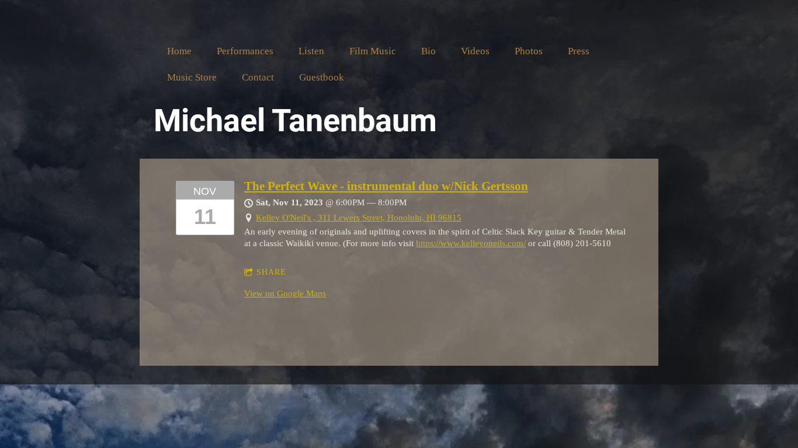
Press (578, 51)
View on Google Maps (285, 293)
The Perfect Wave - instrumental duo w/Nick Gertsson (386, 186)
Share (271, 272)
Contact (258, 77)
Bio (428, 51)
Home (179, 51)
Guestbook (321, 77)
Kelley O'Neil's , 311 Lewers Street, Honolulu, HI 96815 (359, 217)
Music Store (192, 77)
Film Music (372, 51)
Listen (311, 51)
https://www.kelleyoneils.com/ (471, 243)
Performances (245, 51)
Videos (475, 51)
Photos (529, 51)
